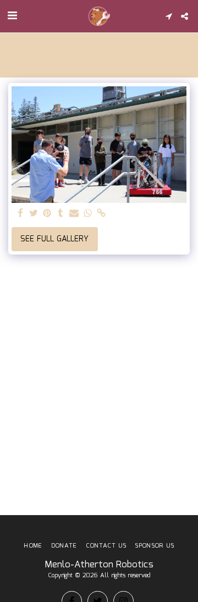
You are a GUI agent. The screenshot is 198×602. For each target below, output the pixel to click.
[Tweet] (34, 213)
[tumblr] (61, 213)
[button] (12, 16)
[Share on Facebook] (20, 213)
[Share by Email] (74, 213)
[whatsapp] (88, 213)
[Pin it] (47, 213)
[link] (101, 213)
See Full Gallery (54, 239)
